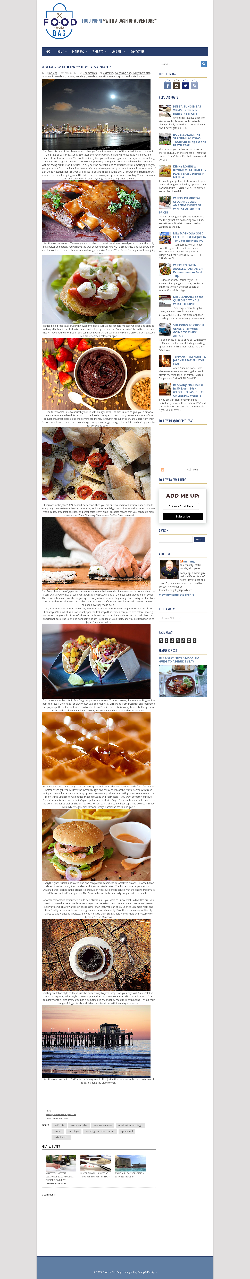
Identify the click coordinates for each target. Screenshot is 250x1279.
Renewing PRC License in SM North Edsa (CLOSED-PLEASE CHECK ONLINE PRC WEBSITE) (188, 390)
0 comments (90, 72)
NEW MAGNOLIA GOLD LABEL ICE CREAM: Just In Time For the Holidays (189, 237)
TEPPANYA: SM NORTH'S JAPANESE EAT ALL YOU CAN (189, 360)
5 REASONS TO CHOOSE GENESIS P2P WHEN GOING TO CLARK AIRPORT (188, 330)
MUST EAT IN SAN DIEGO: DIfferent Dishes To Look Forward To (76, 67)
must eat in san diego (53, 76)
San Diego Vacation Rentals (57, 171)
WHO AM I (117, 52)
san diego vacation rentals (102, 76)
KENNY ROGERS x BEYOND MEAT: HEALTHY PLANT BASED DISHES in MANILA (189, 172)
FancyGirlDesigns (147, 1272)
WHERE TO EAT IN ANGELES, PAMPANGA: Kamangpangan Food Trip (188, 270)
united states (138, 76)
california (108, 72)
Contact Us (137, 52)
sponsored (124, 76)
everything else (123, 72)
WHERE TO (98, 52)
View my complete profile (176, 595)
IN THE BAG (78, 52)
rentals (70, 76)
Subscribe (183, 516)
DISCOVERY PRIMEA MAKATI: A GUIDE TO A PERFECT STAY (179, 659)
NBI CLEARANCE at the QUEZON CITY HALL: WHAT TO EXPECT (188, 300)
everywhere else (141, 72)
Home (60, 52)
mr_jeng (189, 561)
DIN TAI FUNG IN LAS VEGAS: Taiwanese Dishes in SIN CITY (187, 110)
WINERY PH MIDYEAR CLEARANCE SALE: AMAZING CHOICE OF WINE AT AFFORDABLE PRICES (180, 205)
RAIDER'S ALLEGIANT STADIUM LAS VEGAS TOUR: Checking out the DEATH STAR (189, 140)
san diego (81, 76)
